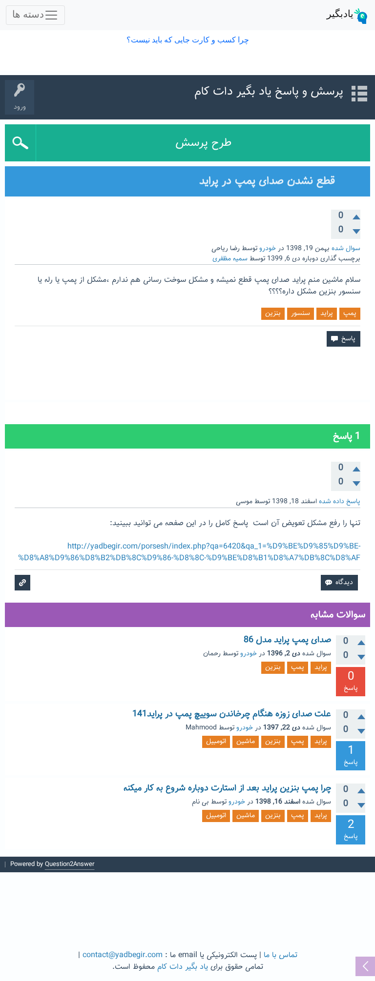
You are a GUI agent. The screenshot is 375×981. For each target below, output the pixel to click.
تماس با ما (280, 955)
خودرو (267, 248)
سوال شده (346, 248)
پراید (326, 313)
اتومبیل (216, 741)
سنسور (300, 313)
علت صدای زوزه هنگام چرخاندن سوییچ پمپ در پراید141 (231, 714)
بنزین (273, 313)
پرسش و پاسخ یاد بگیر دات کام (268, 91)
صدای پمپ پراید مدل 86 (287, 640)
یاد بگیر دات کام (182, 967)
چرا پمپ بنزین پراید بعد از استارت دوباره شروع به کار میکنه (227, 788)
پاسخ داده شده (339, 501)
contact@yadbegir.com (123, 955)
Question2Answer (69, 864)
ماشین (245, 741)
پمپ (349, 313)
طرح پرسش (203, 143)
